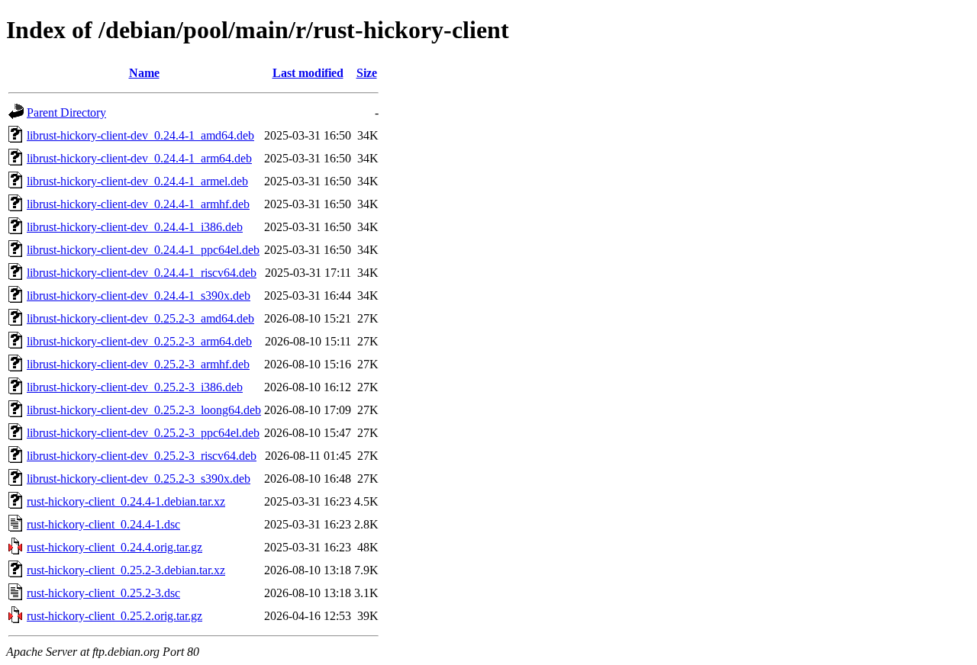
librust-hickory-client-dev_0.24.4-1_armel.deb (137, 181)
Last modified (307, 72)
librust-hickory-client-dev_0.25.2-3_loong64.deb (144, 409)
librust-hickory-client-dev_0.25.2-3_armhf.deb (138, 364)
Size (366, 72)
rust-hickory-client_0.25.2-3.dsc (103, 592)
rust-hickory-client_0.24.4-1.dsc (103, 524)
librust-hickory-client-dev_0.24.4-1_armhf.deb (138, 204)
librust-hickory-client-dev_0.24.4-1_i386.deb (135, 226)
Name (144, 72)
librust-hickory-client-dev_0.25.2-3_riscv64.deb (141, 455)
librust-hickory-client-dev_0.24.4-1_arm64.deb (139, 158)
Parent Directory (66, 112)
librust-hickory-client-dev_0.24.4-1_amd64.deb (140, 135)
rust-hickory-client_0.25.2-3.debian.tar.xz (126, 570)
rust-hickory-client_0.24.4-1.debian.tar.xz (126, 501)
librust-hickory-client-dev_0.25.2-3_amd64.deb (140, 318)
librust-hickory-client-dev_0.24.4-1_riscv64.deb (141, 272)
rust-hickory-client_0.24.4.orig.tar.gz (114, 547)
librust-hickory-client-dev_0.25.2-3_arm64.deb (139, 341)
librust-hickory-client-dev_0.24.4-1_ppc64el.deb (143, 249)
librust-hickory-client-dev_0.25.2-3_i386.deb (135, 387)
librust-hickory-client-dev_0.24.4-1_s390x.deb (138, 295)
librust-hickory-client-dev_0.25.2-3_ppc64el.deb (143, 432)
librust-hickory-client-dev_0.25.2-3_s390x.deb (138, 478)
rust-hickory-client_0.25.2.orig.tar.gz (114, 615)
